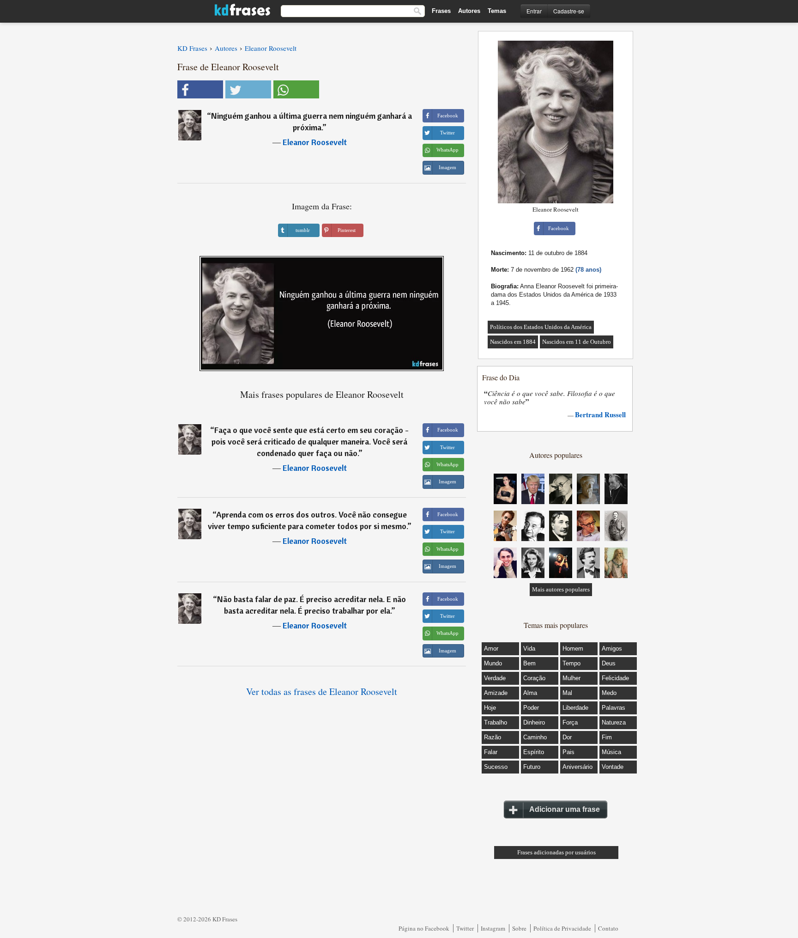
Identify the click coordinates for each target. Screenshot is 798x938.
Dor (567, 737)
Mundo (493, 663)
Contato (608, 928)
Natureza (614, 722)
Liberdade (575, 707)
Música (611, 752)
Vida (529, 648)
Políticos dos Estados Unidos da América (541, 326)
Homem (572, 648)
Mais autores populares (561, 589)
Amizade (496, 692)
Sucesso (496, 766)
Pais (568, 752)
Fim (607, 737)
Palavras (613, 707)
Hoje (490, 707)
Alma (530, 692)
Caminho (535, 737)
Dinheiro (534, 722)
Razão (492, 737)
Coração (534, 678)
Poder (531, 707)
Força (570, 722)
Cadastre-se (568, 11)
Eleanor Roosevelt (315, 142)
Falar (490, 752)
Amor (491, 648)
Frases (441, 10)
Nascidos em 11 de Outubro (576, 341)
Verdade (495, 678)
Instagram (493, 928)
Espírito (533, 752)
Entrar (534, 11)
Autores (469, 10)
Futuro (531, 766)
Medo (609, 692)
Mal (567, 692)
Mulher (571, 678)
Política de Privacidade (562, 928)
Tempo (571, 663)
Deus (609, 663)
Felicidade (615, 678)
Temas (497, 10)
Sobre (519, 928)
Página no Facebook (424, 928)
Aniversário (577, 766)
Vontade (612, 766)
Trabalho (495, 722)
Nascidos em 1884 (513, 341)
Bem (529, 663)
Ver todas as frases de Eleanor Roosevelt (321, 691)
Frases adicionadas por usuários (556, 852)
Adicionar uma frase (564, 809)
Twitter (465, 928)
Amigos (612, 648)
